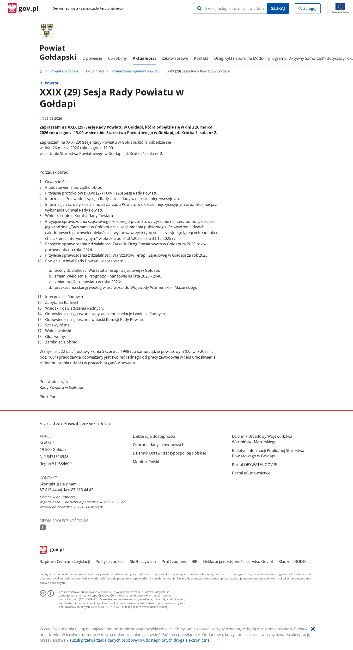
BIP (194, 561)
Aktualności (94, 71)
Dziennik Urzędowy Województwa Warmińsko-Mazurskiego (262, 439)
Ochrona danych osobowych (158, 444)
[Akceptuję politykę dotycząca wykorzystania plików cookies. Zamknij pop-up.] (312, 629)
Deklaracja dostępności (154, 436)
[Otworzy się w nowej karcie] (43, 527)
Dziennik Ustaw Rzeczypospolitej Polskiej (169, 453)
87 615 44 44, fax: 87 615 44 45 (66, 489)
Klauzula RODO (292, 561)
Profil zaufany (174, 561)
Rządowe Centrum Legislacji (65, 561)
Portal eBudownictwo (251, 473)
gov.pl (57, 550)
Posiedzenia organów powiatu (136, 71)
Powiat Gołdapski (58, 52)
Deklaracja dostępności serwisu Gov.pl (238, 561)
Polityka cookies (110, 561)
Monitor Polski (146, 461)
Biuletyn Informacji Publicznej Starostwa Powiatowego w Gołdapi (268, 453)
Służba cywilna (143, 561)
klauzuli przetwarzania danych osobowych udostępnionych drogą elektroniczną (138, 640)
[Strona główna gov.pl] (41, 71)
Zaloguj (311, 9)
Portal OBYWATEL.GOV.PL (255, 464)
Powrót (52, 83)
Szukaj (278, 8)
